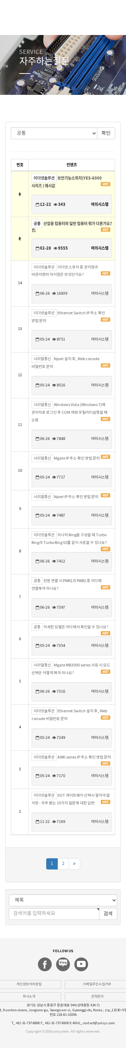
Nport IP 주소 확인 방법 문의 (76, 497)
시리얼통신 (42, 359)
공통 (37, 223)
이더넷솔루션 (44, 178)
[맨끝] (74, 863)
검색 (108, 914)
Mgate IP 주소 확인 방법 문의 (77, 458)
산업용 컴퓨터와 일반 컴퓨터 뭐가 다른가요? (77, 223)
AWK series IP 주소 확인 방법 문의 (84, 757)
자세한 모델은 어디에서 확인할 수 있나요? (75, 627)
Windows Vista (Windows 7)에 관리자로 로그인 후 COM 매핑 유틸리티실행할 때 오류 (69, 412)
